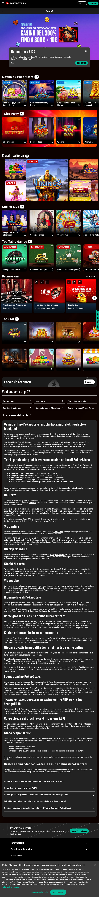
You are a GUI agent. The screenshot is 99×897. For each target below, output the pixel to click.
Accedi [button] (82, 3)
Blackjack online (57, 555)
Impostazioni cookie (39, 892)
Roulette (32, 503)
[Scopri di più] (86, 51)
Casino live (9, 605)
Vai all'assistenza (79, 831)
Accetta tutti (58, 892)
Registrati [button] (93, 3)
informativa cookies (11, 887)
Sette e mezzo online (13, 573)
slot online (58, 532)
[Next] (94, 298)
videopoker (62, 586)
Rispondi (89, 382)
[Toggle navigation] (2, 3)
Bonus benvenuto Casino (26, 684)
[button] (49, 843)
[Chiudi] (95, 865)
